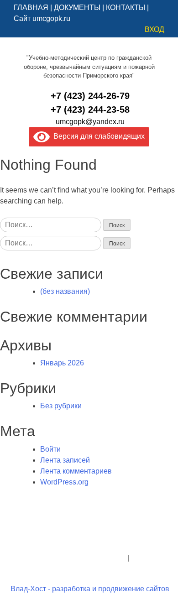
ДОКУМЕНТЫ (77, 7)
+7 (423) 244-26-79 (90, 96)
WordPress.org (64, 482)
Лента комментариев (76, 471)
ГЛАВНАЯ (31, 7)
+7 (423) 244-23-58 (90, 109)
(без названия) (65, 291)
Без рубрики (61, 406)
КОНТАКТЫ (125, 7)
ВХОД (154, 29)
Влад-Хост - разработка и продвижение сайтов (89, 589)
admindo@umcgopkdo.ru (89, 536)
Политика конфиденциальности (72, 558)
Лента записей (65, 460)
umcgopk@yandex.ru (90, 121)
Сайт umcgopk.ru (42, 18)
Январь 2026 (62, 363)
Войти (50, 449)
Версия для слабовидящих (97, 136)
